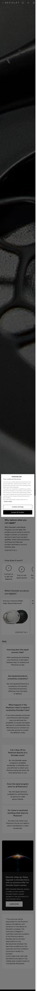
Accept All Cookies (17, 512)
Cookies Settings (18, 507)
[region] (18, 495)
